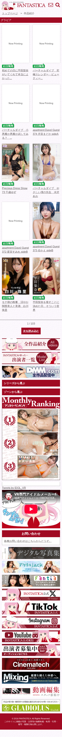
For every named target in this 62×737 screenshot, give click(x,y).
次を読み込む (31, 331)
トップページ (10, 13)
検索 (57, 4)
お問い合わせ (50, 4)
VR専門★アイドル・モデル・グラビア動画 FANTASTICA (23, 6)
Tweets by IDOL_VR (14, 487)
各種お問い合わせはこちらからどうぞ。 (28, 541)
